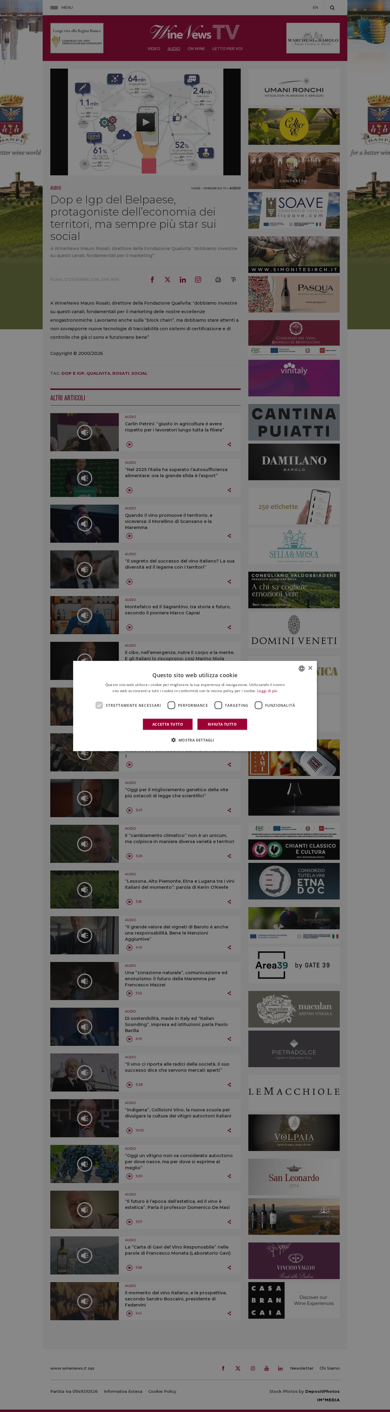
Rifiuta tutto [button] (222, 724)
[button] (195, 740)
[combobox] (302, 668)
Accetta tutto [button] (167, 724)
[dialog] (195, 706)
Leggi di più (267, 690)
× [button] (310, 668)
